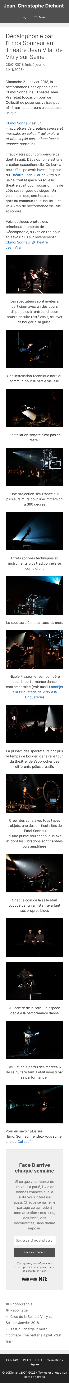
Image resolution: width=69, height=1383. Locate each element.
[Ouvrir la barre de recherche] (24, 17)
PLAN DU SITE (33, 1360)
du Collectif (21, 1142)
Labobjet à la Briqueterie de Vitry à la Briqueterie (37, 692)
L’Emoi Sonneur (18, 123)
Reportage (19, 1310)
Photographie (21, 1304)
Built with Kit (34, 1279)
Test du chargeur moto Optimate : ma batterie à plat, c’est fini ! (34, 1335)
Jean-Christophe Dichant (34, 6)
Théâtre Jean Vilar (25, 175)
